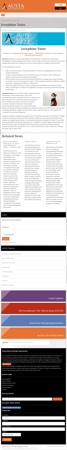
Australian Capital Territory (11, 254)
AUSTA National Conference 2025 (22, 342)
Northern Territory (8, 263)
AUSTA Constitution (8, 385)
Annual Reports (7, 387)
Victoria (4, 280)
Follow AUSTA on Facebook (11, 407)
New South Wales (8, 258)
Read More (6, 364)
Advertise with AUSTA (9, 383)
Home (3, 21)
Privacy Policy (6, 381)
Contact (4, 389)
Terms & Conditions (18, 448)
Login (35, 448)
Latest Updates (6, 379)
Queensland (6, 267)
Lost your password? (9, 242)
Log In (60, 5)
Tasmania (5, 276)
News (8, 21)
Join (60, 8)
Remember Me (9, 234)
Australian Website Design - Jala (56, 446)
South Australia (7, 272)
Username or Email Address (11, 220)
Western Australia (8, 285)
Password (5, 227)
